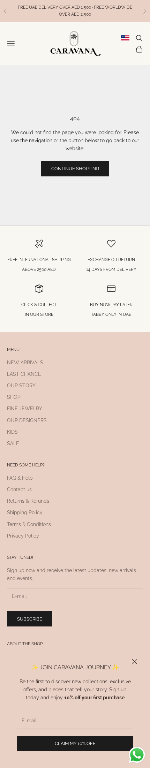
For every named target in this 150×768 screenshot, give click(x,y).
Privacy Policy (23, 536)
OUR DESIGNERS (27, 420)
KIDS (12, 432)
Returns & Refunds (28, 501)
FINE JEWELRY (24, 408)
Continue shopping (75, 168)
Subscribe (29, 619)
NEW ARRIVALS (25, 362)
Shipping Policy (25, 512)
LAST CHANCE (24, 374)
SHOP (14, 397)
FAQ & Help (20, 478)
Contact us (19, 489)
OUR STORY (21, 385)
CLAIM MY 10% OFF (75, 743)
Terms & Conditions (29, 524)
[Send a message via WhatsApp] (137, 755)
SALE (13, 443)
